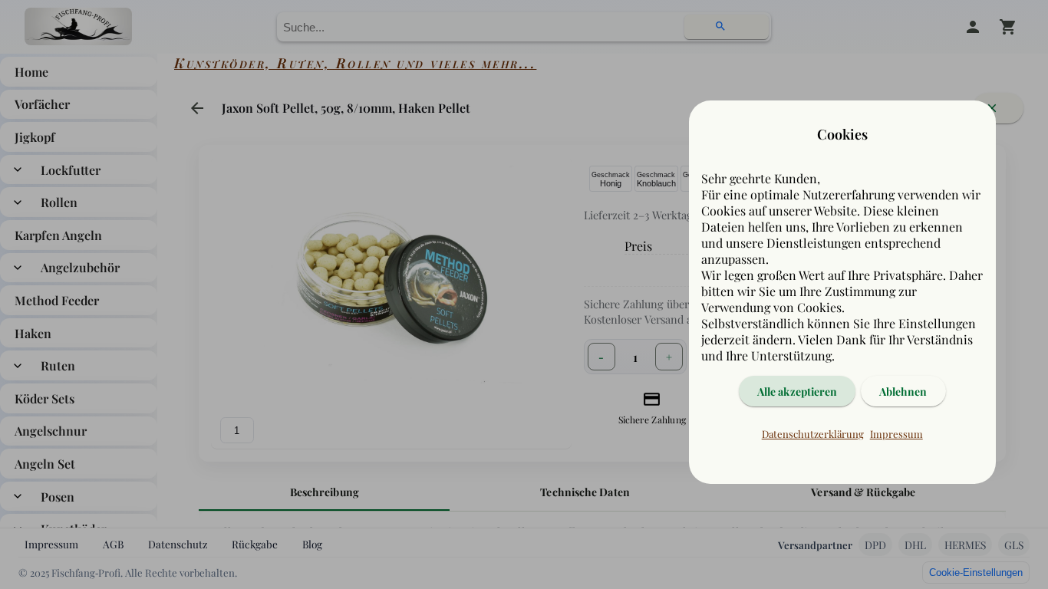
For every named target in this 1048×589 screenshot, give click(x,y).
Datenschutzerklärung (813, 433)
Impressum (896, 433)
